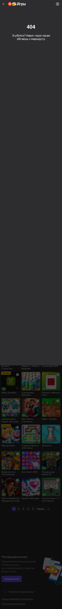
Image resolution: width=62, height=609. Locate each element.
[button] (31, 304)
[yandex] (17, 4)
